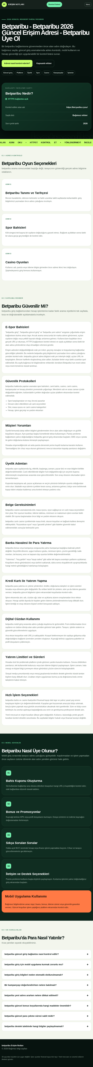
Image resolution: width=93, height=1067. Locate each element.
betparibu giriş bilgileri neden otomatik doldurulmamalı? (33, 975)
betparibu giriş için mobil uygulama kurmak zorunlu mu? (33, 964)
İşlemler (71, 73)
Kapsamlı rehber (44, 63)
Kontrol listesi (54, 4)
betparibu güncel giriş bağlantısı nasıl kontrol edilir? (31, 954)
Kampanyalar (58, 73)
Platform (20, 73)
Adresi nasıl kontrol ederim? (17, 63)
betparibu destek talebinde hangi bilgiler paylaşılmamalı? (34, 1026)
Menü (88, 4)
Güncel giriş (7, 73)
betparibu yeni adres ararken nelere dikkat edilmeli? (31, 995)
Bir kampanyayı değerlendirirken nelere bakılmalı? (30, 985)
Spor (38, 73)
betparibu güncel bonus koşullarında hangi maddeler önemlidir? (37, 1006)
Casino (46, 73)
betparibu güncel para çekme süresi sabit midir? (29, 1016)
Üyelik (29, 73)
